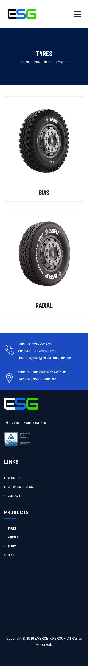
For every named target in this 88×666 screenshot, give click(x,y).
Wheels (13, 537)
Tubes (12, 546)
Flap (11, 555)
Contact (14, 495)
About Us (14, 478)
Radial (44, 305)
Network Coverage (22, 487)
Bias (44, 192)
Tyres (12, 528)
